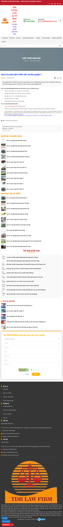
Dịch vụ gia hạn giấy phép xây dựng (16, 230)
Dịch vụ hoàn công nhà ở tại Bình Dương (17, 173)
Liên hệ (5, 417)
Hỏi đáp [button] (38, 38)
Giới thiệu (5, 389)
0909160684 (30, 21)
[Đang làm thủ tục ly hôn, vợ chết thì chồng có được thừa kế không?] (3, 268)
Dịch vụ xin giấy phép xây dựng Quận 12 (17, 198)
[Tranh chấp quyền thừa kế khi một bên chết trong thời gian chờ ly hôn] (3, 277)
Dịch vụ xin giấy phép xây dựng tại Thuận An (18, 156)
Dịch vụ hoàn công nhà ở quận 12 (15, 311)
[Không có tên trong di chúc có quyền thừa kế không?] (3, 272)
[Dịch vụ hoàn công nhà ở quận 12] (3, 311)
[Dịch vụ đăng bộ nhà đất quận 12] (3, 316)
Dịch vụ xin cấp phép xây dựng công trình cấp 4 (19, 246)
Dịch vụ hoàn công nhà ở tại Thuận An (16, 167)
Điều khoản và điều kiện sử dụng (10, 1)
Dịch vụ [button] (18, 38)
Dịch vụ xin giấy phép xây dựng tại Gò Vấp (17, 214)
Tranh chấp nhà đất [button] (28, 38)
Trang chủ (5, 38)
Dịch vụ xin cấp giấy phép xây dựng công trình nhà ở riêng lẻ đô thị (24, 241)
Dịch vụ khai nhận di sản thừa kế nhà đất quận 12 (19, 305)
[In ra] (58, 78)
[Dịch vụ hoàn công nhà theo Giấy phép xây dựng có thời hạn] (3, 327)
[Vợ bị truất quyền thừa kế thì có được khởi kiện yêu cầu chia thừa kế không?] (3, 289)
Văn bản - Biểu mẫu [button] (56, 38)
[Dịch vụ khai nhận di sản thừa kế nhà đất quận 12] (3, 305)
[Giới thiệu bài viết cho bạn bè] (55, 78)
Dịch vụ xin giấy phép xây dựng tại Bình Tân (18, 208)
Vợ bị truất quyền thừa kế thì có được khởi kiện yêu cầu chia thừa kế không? (26, 290)
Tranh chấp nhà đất (8, 400)
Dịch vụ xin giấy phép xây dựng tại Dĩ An (17, 151)
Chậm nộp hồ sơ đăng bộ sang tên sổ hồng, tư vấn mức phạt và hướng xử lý (26, 321)
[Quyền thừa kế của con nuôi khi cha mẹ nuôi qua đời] (3, 281)
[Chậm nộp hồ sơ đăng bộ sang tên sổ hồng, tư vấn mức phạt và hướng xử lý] (3, 321)
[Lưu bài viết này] (60, 78)
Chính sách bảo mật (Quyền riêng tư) (31, 1)
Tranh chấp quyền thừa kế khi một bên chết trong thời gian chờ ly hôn (25, 277)
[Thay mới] (31, 369)
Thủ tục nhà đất (7, 414)
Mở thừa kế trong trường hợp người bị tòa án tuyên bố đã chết (23, 285)
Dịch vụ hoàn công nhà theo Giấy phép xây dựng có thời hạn (22, 327)
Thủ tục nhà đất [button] (46, 38)
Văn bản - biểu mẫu (8, 396)
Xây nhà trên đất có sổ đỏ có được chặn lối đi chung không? (22, 294)
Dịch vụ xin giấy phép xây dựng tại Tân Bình (18, 203)
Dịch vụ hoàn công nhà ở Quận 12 (15, 189)
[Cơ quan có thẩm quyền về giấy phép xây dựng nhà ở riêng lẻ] (3, 257)
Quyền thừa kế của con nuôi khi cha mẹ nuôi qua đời (20, 281)
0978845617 (6, 525)
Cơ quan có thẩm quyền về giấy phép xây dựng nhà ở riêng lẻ (22, 257)
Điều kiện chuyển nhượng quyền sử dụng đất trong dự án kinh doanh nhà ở (26, 264)
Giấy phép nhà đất (35, 61)
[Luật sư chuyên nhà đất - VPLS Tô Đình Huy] (5, 20)
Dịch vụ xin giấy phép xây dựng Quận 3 (17, 140)
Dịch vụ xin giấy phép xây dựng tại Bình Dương (19, 146)
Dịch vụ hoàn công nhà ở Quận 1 (15, 183)
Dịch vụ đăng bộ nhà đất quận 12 (15, 316)
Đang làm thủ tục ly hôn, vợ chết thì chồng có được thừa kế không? (24, 268)
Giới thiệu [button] (12, 38)
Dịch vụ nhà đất (7, 393)
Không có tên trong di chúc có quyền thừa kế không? (20, 273)
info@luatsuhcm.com (49, 21)
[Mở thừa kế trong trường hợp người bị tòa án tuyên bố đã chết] (3, 285)
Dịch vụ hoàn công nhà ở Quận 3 (15, 178)
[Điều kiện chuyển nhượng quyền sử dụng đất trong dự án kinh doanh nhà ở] (3, 264)
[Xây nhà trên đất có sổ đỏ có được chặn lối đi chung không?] (3, 294)
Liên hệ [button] (3, 41)
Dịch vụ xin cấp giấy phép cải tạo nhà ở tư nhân (19, 235)
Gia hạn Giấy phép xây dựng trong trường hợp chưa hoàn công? (23, 261)
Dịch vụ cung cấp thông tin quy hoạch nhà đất (18, 225)
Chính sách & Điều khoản (9, 410)
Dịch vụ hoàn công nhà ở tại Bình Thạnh (17, 219)
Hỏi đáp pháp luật (7, 406)
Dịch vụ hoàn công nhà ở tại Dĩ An (15, 162)
